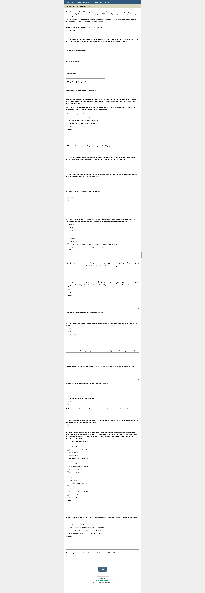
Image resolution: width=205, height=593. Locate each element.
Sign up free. (110, 582)
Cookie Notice (105, 587)
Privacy (99, 587)
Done (102, 569)
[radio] (67, 194)
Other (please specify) (71, 334)
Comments (69, 129)
